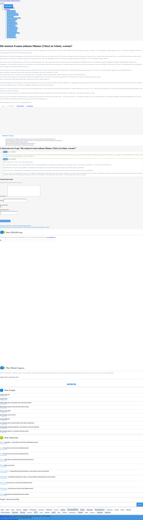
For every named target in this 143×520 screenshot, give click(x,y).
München (128, 509)
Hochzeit (90, 509)
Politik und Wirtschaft (12, 28)
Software (47, 512)
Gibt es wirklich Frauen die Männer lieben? (16, 142)
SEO (36, 512)
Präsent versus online (5, 410)
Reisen (22, 512)
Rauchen (15, 512)
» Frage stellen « (71, 384)
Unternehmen (72, 512)
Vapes (86, 512)
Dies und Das (10, 16)
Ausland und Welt (11, 12)
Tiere (59, 512)
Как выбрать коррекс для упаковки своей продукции (14, 431)
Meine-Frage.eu (6, 516)
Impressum (3, 519)
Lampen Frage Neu (5, 394)
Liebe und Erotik (11, 25)
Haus (82, 509)
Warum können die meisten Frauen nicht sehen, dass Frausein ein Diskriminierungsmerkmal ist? (30, 139)
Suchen (139, 504)
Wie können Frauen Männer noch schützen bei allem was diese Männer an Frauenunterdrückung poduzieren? (33, 140)
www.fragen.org (51, 237)
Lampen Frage (3, 398)
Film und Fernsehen (12, 19)
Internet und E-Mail (12, 22)
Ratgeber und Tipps (12, 30)
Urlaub (80, 512)
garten (63, 510)
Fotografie (56, 509)
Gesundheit (72, 509)
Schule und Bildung (12, 31)
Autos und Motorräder (12, 13)
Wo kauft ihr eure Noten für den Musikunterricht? (16, 448)
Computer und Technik (13, 15)
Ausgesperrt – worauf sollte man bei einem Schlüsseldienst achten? (21, 442)
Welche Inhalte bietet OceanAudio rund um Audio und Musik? (16, 402)
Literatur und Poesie (12, 27)
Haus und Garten (11, 21)
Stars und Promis (11, 36)
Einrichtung (41, 509)
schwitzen (29, 512)
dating (25, 509)
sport (54, 512)
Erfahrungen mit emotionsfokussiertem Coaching (16, 494)
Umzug (64, 512)
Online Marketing (5, 512)
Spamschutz (3, 205)
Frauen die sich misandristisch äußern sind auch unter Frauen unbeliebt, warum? (24, 227)
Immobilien (100, 509)
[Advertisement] (49, 120)
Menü (2, 3)
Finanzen (49, 509)
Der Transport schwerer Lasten (7, 414)
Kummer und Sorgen (12, 24)
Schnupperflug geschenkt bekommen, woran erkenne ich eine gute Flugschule (19, 427)
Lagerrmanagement (5, 418)
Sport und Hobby (11, 34)
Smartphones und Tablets (13, 33)
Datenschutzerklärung (12, 519)
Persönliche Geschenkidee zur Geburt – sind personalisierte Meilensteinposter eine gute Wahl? (31, 476)
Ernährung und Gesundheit (14, 18)
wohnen (100, 512)
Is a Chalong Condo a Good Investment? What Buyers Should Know (17, 422)
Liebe (122, 509)
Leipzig (117, 509)
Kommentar (3, 196)
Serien (41, 512)
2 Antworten (29, 106)
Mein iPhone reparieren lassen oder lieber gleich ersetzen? (14, 406)
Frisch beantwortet (10, 8)
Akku (2, 509)
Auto (7, 509)
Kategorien (7, 9)
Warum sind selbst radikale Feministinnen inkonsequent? (20, 143)
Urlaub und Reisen (11, 37)
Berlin (12, 509)
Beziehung (18, 509)
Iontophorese (110, 509)
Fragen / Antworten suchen (9, 499)
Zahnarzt (108, 512)
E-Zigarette (33, 509)
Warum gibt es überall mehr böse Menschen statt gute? (19, 145)
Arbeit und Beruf (11, 10)
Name (1, 200)
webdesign (92, 512)
